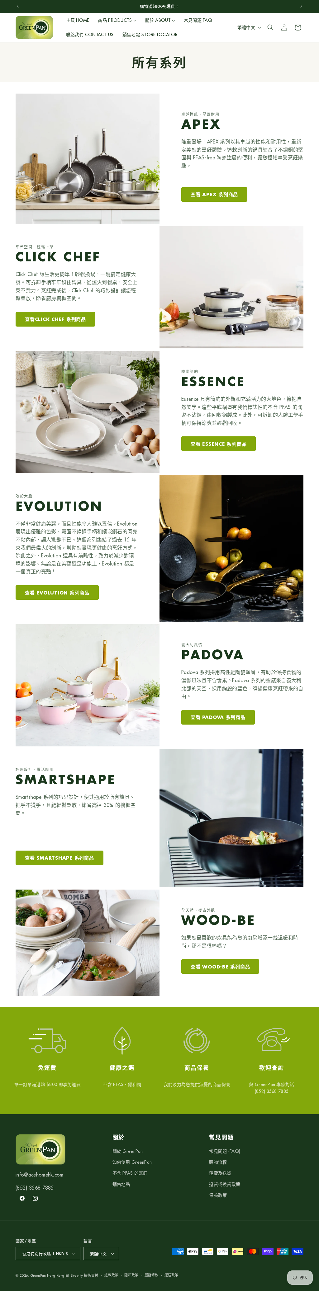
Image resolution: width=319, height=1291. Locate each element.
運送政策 (171, 1275)
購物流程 (218, 1162)
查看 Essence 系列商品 (218, 444)
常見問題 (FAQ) (224, 1151)
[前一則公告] (18, 6)
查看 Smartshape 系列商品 (59, 858)
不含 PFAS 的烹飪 (130, 1173)
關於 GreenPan (127, 1151)
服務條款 (152, 1275)
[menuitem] (78, 20)
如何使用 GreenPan (132, 1162)
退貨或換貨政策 (224, 1184)
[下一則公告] (301, 6)
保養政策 (218, 1195)
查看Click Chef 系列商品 (55, 319)
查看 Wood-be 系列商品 (220, 966)
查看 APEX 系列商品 (214, 194)
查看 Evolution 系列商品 (57, 593)
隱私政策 (131, 1275)
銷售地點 (121, 1184)
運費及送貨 (220, 1173)
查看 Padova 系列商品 (218, 717)
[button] (270, 27)
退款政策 (111, 1275)
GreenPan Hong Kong (47, 1275)
